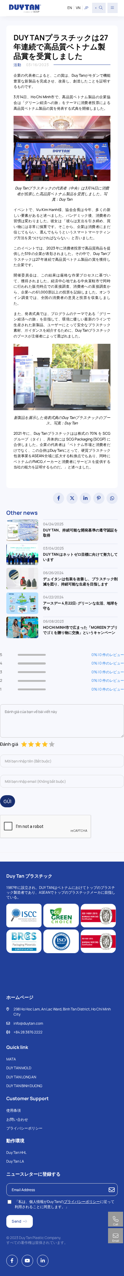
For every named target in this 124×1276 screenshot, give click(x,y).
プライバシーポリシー (24, 1128)
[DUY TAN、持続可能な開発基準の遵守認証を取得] (22, 529)
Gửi (7, 801)
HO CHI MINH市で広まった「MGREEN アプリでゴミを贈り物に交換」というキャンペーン (80, 630)
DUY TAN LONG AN (21, 1077)
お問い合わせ (17, 1119)
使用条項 (13, 1110)
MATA (11, 1059)
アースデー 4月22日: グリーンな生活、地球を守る (80, 606)
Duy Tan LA (15, 1161)
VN (78, 7)
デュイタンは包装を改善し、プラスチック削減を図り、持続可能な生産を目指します (80, 581)
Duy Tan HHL (16, 1152)
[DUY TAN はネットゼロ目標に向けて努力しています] (22, 554)
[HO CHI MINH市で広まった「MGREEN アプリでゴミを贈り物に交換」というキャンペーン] (22, 627)
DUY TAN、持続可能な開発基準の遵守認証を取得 (80, 532)
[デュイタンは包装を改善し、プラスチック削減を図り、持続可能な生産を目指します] (22, 578)
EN (69, 7)
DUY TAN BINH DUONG (24, 1085)
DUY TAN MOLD (18, 1067)
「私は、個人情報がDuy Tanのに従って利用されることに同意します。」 (64, 1204)
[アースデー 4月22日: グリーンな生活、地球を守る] (22, 602)
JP (86, 7)
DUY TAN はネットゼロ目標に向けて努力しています (80, 557)
